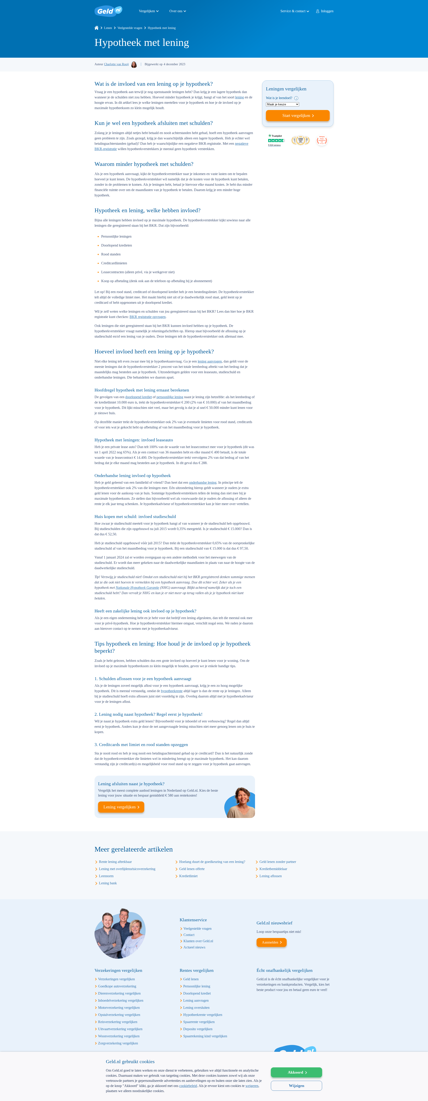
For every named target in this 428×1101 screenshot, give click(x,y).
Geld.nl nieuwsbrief (274, 922)
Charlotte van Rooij (116, 64)
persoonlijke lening (169, 397)
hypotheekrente (172, 691)
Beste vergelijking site (321, 140)
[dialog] (214, 1076)
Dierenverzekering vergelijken (119, 993)
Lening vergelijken (119, 807)
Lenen (108, 28)
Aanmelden (270, 942)
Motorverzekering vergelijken (119, 1007)
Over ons (175, 11)
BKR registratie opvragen (148, 317)
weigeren (251, 1086)
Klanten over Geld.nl (198, 941)
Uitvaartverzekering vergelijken (120, 1029)
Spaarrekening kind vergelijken (205, 1036)
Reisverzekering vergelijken (117, 1022)
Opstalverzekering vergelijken (119, 1015)
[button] (184, 1093)
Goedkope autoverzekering (117, 986)
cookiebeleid (188, 1086)
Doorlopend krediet (197, 993)
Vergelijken (147, 11)
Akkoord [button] (295, 1072)
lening (239, 97)
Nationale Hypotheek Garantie (137, 587)
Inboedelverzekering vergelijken (120, 1000)
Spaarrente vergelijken (199, 1022)
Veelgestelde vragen (129, 28)
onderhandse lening (202, 482)
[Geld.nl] (97, 28)
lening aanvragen (210, 361)
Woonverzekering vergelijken (119, 1036)
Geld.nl (108, 11)
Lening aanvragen (196, 1000)
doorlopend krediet (138, 397)
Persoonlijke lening (196, 986)
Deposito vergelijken (197, 1029)
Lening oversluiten (196, 1007)
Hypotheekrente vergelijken (202, 1015)
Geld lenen (191, 979)
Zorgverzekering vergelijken (118, 1043)
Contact (188, 935)
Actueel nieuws (194, 947)
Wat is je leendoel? (279, 98)
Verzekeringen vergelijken (116, 979)
